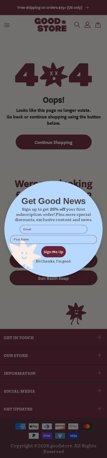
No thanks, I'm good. (54, 261)
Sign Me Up (53, 252)
